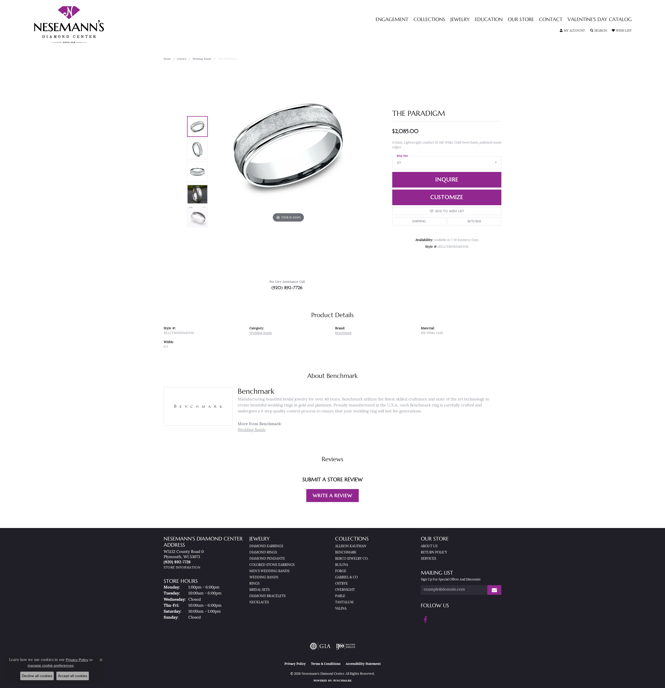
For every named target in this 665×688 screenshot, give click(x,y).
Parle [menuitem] (340, 596)
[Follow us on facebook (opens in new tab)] (425, 620)
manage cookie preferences (51, 665)
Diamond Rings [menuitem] (263, 552)
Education (489, 19)
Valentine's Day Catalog (600, 19)
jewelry (182, 59)
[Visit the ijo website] (345, 646)
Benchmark (343, 333)
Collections (429, 19)
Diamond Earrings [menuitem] (266, 546)
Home (167, 59)
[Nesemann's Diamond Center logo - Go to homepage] (85, 24)
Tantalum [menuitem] (344, 602)
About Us (429, 546)
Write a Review (332, 495)
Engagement (392, 19)
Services (428, 558)
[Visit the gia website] (320, 646)
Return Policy (434, 552)
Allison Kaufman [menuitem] (350, 546)
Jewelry (460, 19)
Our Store (521, 19)
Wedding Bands (201, 59)
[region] (288, 172)
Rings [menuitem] (254, 583)
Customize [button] (446, 197)
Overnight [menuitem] (345, 590)
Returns (474, 221)
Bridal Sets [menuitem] (259, 590)
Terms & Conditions (326, 664)
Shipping (419, 221)
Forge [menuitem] (340, 571)
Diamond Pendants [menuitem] (267, 558)
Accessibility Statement (363, 664)
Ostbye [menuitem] (341, 583)
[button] (572, 31)
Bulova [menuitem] (341, 565)
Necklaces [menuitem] (259, 602)
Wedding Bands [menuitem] (263, 577)
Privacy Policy (295, 664)
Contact (550, 19)
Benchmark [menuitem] (345, 552)
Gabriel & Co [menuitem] (346, 577)
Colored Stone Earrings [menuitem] (272, 565)
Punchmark (342, 680)
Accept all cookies (72, 676)
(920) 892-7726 (287, 287)
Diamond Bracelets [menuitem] (267, 596)
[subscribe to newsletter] (494, 590)
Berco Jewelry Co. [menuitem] (351, 558)
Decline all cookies (37, 676)
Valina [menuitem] (341, 608)
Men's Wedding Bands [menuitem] (269, 571)
